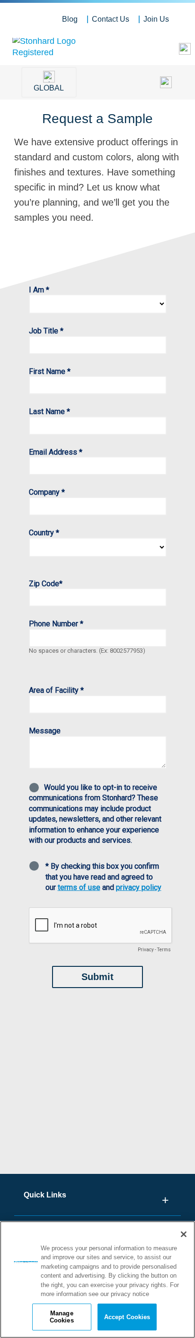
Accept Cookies (127, 1317)
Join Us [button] (156, 19)
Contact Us (110, 19)
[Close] (183, 1234)
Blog (70, 19)
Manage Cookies (62, 1317)
